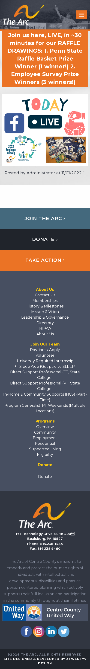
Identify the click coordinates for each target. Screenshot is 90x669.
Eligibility (45, 454)
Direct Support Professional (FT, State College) (45, 375)
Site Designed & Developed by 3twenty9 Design (45, 661)
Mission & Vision (45, 312)
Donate (45, 476)
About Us (45, 334)
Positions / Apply (45, 350)
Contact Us (45, 295)
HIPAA (45, 328)
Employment (45, 438)
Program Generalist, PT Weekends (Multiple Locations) (45, 408)
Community (45, 432)
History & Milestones (45, 306)
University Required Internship (45, 361)
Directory (45, 323)
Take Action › (45, 260)
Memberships (45, 300)
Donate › (45, 239)
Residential (45, 443)
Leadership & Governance (45, 317)
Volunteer (45, 355)
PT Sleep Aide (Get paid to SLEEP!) (45, 366)
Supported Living (45, 449)
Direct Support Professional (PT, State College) (45, 386)
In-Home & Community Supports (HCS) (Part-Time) (45, 397)
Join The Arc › (45, 218)
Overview (45, 427)
